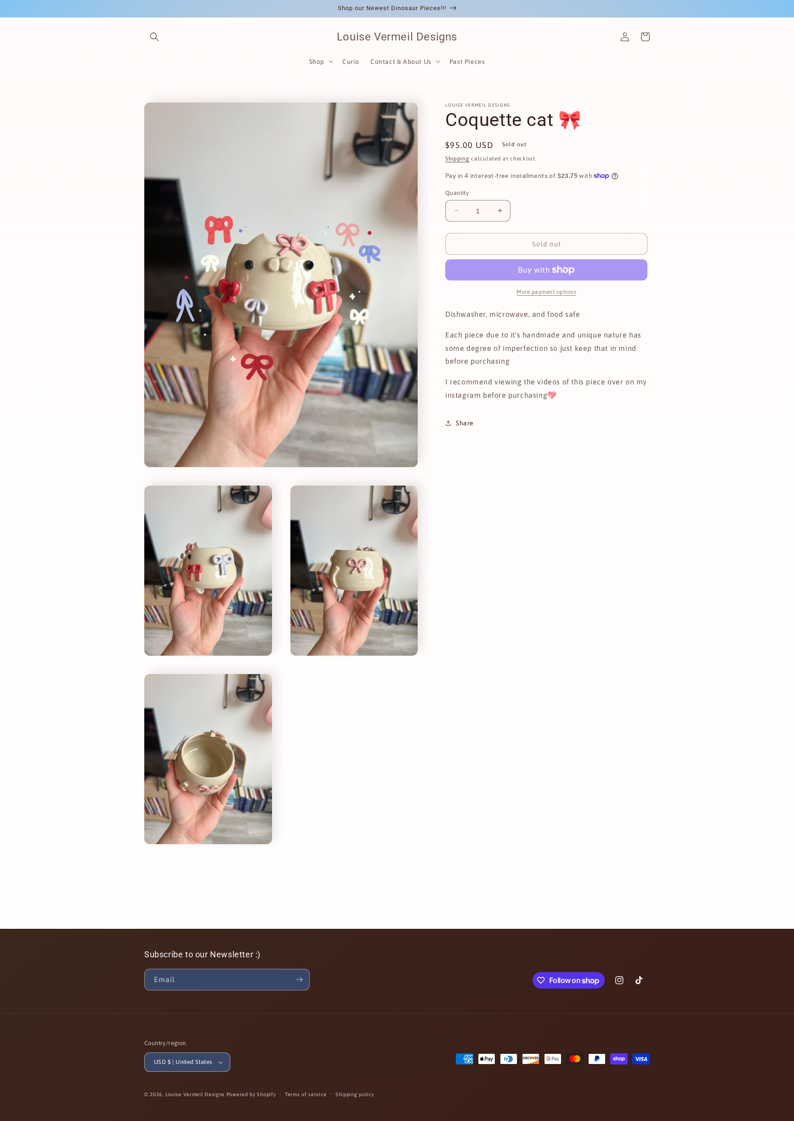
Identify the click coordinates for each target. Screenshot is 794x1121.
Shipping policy (354, 1094)
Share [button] (465, 423)
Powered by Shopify (251, 1094)
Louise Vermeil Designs (196, 1094)
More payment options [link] (546, 292)
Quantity (457, 192)
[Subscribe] (299, 979)
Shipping (457, 158)
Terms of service (305, 1094)
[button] (154, 37)
